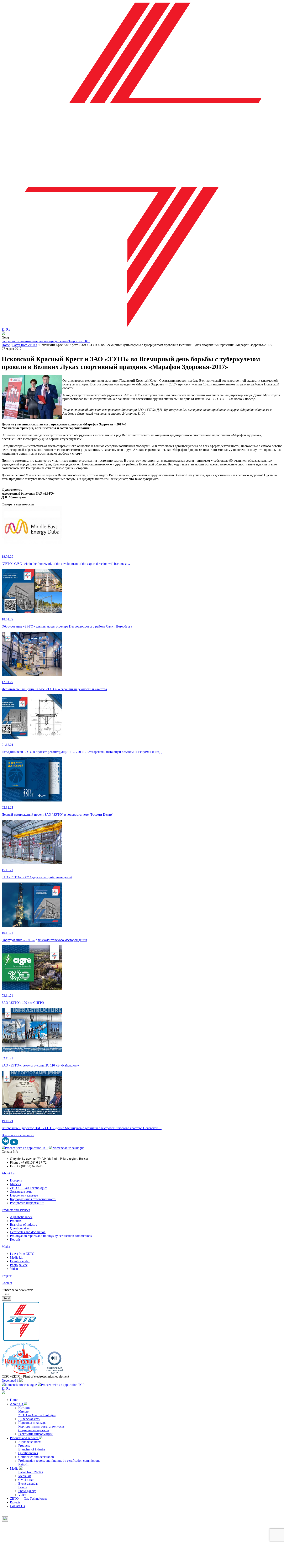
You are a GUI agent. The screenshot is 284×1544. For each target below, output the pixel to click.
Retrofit (15, 1239)
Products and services (16, 1210)
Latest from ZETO (22, 1253)
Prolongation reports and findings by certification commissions (51, 1236)
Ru (8, 329)
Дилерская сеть (21, 1191)
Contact (7, 1283)
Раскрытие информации (27, 1203)
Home (14, 1399)
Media (6, 1246)
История (16, 1180)
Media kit (16, 1257)
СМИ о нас (26, 1479)
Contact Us (17, 1506)
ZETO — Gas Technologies (28, 1188)
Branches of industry (23, 1224)
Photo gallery (18, 1265)
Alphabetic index (21, 1217)
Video (14, 1268)
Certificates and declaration (28, 1232)
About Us (8, 1173)
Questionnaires (20, 1228)
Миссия (15, 1184)
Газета (22, 1487)
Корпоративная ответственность (33, 1199)
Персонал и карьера (24, 1195)
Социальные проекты (33, 1430)
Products (15, 1221)
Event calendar (20, 1261)
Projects (7, 1276)
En (3, 329)
